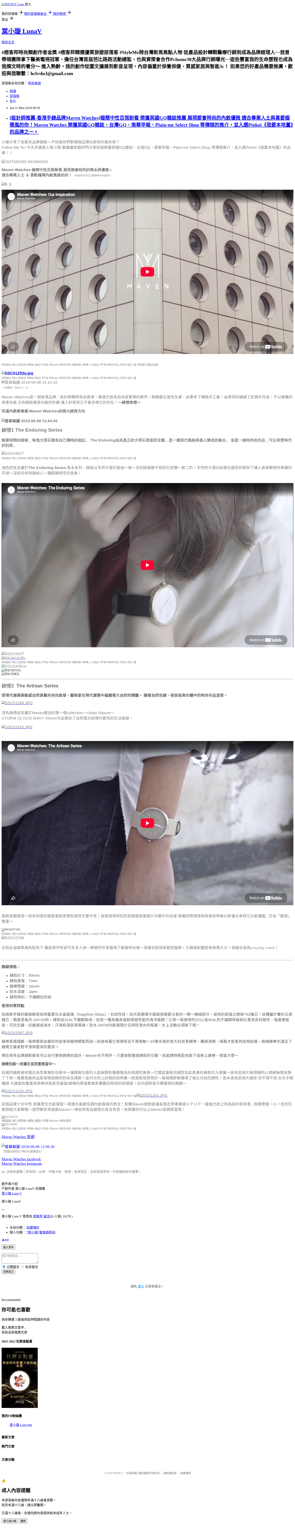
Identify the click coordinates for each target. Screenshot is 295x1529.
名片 (13, 101)
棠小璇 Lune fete (21, 1425)
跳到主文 (8, 42)
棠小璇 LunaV (22, 31)
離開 (23, 1521)
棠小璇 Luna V (12, 1193)
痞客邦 (38, 1216)
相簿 (13, 91)
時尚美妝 (34, 83)
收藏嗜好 (32, 1227)
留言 (47, 1216)
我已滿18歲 (9, 1521)
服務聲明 (185, 1473)
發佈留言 (8, 1271)
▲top (5, 1239)
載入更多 (8, 1247)
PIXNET (117, 1473)
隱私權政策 (170, 1473)
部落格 (14, 96)
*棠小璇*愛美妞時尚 (40, 1232)
